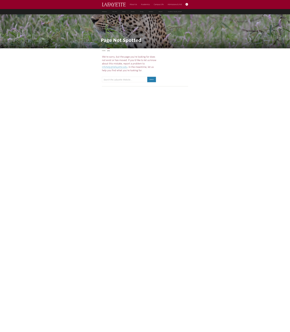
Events (133, 11)
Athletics (104, 11)
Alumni (160, 11)
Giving (141, 11)
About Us (133, 4)
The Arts (114, 11)
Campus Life (159, 4)
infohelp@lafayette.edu (114, 67)
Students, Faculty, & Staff (175, 11)
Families (151, 11)
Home (104, 50)
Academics (145, 4)
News (124, 11)
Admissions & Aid (175, 4)
